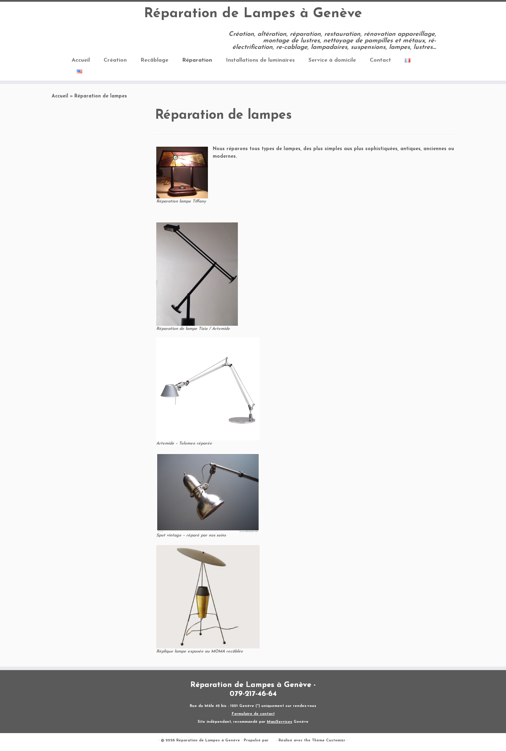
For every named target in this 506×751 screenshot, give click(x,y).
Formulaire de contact (253, 714)
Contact (380, 60)
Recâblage (154, 60)
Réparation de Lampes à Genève (253, 14)
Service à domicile (332, 60)
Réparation (197, 60)
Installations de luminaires (260, 60)
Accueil (81, 60)
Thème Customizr (328, 740)
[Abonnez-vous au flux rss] (76, 35)
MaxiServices (279, 722)
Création (115, 60)
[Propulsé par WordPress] (272, 739)
